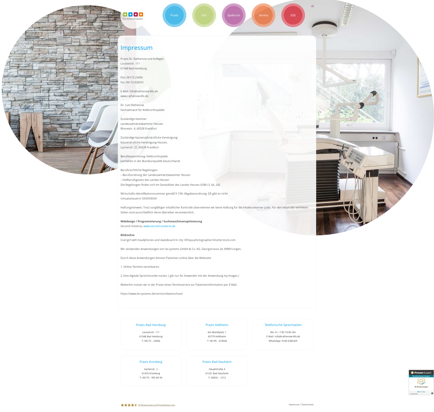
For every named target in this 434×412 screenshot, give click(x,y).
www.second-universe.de (159, 226)
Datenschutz (308, 404)
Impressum (294, 404)
